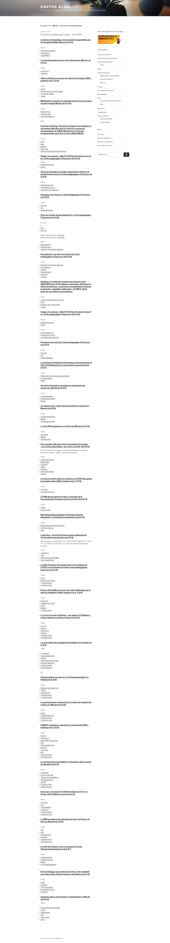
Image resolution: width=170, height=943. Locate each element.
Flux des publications (104, 138)
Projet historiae (105, 122)
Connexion (101, 134)
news (99, 98)
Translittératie (102, 112)
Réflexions (101, 108)
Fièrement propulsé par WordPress (51, 938)
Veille (101, 104)
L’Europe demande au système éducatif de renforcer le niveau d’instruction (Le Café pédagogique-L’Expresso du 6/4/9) (66, 174)
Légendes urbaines (106, 119)
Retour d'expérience (106, 79)
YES (59, 235)
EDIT (42, 228)
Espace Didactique (103, 73)
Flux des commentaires (105, 142)
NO (63, 235)
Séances (103, 82)
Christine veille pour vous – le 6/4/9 (61, 34)
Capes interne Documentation (107, 58)
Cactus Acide (56, 7)
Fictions (100, 87)
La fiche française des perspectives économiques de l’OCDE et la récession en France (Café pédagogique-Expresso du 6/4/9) (64, 567)
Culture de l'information (105, 62)
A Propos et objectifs (104, 54)
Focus (102, 65)
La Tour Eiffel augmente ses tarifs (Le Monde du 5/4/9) (65, 426)
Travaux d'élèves (103, 116)
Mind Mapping (102, 94)
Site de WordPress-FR (104, 145)
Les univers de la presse (105, 90)
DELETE (44, 231)
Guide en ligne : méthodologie (109, 76)
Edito (99, 69)
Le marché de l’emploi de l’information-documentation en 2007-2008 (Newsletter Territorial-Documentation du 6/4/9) (66, 365)
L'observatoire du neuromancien (110, 101)
